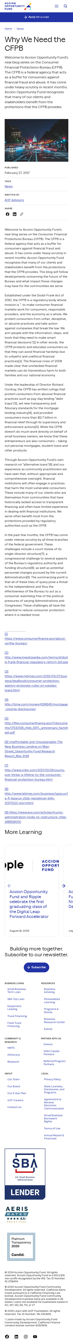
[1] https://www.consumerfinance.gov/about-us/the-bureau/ (35, 638)
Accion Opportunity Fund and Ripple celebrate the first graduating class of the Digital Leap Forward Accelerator (29, 904)
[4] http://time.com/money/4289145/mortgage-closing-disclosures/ (36, 704)
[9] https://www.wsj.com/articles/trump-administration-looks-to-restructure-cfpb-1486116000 (36, 817)
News (20, 28)
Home (8, 28)
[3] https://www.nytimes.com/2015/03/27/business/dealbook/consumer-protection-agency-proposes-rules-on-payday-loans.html (36, 681)
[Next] (64, 886)
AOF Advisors (14, 200)
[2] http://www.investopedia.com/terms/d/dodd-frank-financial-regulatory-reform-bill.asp (36, 657)
